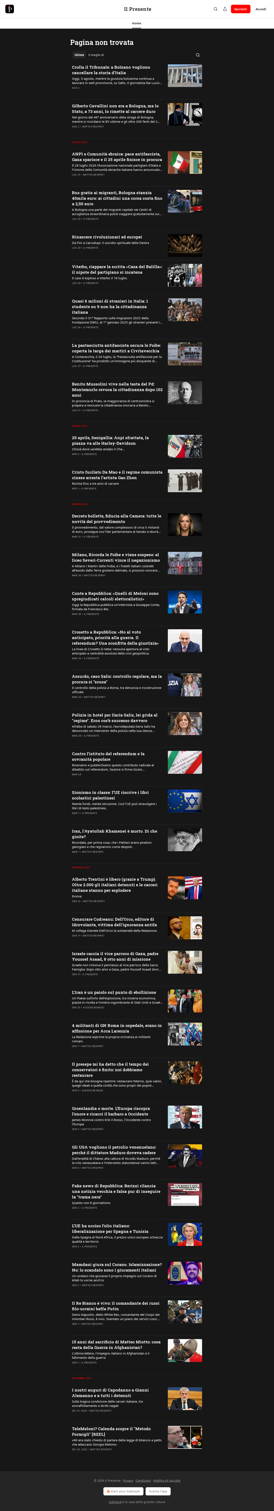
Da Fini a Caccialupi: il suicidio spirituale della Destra (110, 243)
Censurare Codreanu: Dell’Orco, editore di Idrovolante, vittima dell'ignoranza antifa (114, 921)
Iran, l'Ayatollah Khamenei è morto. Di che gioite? (114, 833)
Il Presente (90, 218)
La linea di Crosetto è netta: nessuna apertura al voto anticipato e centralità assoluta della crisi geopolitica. (110, 651)
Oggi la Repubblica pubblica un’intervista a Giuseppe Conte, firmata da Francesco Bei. (116, 607)
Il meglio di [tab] (96, 55)
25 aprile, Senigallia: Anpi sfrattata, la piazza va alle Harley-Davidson (110, 440)
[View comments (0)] (103, 93)
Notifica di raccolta (166, 1481)
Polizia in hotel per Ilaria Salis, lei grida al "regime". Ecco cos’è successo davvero (115, 717)
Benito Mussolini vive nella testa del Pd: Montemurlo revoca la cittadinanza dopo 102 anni (117, 389)
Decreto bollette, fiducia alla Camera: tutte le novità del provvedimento (116, 518)
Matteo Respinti (93, 126)
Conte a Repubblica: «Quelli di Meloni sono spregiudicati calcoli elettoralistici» (115, 596)
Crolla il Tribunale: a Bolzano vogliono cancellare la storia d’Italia (111, 69)
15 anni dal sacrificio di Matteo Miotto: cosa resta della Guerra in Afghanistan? (116, 1344)
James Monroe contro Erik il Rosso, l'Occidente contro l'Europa (111, 1122)
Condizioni (143, 1481)
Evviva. (77, 896)
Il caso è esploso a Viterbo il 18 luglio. (100, 278)
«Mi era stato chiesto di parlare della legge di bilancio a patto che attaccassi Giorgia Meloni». (117, 1442)
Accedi (261, 9)
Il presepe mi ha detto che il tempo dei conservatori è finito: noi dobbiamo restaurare (110, 1069)
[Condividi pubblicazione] (225, 9)
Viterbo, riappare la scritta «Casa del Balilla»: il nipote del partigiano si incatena (117, 269)
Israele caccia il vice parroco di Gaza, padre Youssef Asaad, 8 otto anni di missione (115, 956)
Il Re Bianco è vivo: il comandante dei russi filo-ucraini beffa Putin (115, 1305)
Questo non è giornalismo (91, 1203)
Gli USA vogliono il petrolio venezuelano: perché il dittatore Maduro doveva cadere (114, 1149)
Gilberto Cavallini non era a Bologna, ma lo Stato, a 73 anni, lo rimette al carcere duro (115, 108)
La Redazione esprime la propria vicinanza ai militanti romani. (111, 1039)
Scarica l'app (158, 1491)
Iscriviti (240, 9)
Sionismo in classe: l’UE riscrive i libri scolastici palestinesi (110, 795)
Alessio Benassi (93, 1007)
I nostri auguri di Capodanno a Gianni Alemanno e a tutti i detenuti (110, 1392)
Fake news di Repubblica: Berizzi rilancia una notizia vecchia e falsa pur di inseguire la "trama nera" (116, 1191)
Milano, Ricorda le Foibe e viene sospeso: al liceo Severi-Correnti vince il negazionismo (116, 557)
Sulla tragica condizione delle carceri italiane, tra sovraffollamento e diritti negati (107, 1403)
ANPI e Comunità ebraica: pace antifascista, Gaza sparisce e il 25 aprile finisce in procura (117, 156)
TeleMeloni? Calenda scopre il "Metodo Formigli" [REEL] (111, 1431)
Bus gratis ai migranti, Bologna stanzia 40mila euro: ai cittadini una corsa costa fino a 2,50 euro (117, 198)
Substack (115, 1502)
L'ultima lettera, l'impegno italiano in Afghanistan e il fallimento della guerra (110, 1355)
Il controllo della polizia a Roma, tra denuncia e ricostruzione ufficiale (116, 689)
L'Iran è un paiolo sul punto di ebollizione (114, 992)
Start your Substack (125, 1491)
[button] (136, 23)
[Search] (215, 9)
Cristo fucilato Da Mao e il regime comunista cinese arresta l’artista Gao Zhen (117, 474)
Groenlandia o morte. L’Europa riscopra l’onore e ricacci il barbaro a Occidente (111, 1111)
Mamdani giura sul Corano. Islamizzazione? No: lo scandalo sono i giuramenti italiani (117, 1267)
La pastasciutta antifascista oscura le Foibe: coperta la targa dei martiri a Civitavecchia (116, 348)
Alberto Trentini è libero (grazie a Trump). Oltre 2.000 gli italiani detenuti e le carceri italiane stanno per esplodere (115, 884)
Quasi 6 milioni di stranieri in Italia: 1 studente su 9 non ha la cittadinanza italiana (110, 306)
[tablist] (89, 55)
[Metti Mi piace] (74, 93)
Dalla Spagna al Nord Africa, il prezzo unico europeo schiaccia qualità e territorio (117, 1239)
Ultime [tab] (79, 55)
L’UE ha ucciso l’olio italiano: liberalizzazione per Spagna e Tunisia (110, 1228)
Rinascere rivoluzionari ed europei (107, 236)
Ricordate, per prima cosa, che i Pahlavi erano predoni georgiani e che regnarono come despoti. (112, 844)
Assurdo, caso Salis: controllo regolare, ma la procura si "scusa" (117, 679)
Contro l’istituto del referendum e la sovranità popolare (108, 756)
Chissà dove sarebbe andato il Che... (98, 449)
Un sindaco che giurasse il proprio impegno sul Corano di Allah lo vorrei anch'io (114, 1278)
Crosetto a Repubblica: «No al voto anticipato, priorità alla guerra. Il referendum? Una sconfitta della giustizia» (115, 637)
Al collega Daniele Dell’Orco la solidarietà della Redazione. (114, 930)
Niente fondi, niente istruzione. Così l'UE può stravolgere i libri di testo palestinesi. (114, 806)
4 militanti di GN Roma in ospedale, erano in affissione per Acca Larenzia (117, 1028)
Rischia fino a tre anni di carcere (95, 483)
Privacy (128, 1481)
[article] (137, 80)
